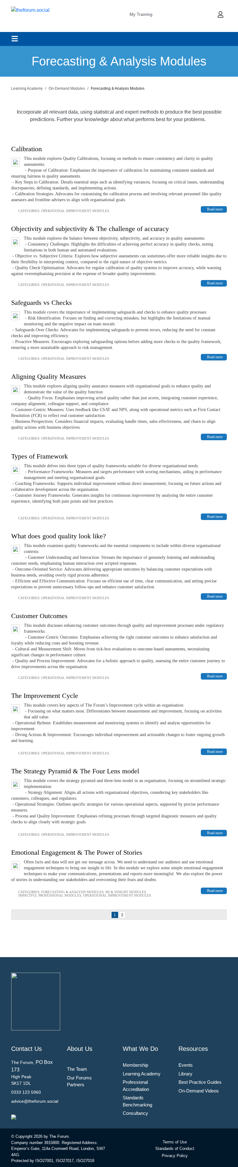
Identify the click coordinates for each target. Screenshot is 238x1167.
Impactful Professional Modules (49, 895)
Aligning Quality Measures (48, 376)
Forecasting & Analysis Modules (72, 892)
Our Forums (79, 1077)
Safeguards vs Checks (41, 302)
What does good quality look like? (58, 536)
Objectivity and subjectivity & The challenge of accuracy (90, 229)
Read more (215, 209)
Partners (75, 1084)
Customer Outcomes (39, 616)
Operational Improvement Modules (75, 211)
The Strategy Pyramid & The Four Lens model (75, 771)
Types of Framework (39, 456)
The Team (77, 1069)
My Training (141, 14)
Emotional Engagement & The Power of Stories (76, 852)
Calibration (26, 149)
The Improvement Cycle (44, 695)
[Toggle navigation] (14, 38)
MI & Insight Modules (125, 892)
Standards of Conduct (174, 1148)
